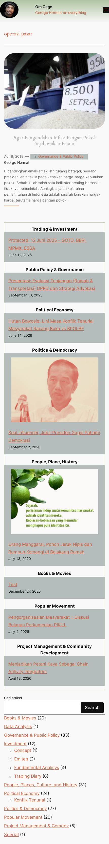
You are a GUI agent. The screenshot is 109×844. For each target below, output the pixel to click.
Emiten (21, 758)
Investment (15, 743)
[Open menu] (106, 10)
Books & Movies (20, 717)
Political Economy (22, 793)
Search (92, 707)
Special (11, 834)
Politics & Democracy (25, 808)
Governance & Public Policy (61, 156)
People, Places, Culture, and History (40, 784)
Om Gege (43, 7)
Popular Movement (23, 817)
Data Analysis (18, 726)
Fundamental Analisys (36, 767)
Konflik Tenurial (29, 799)
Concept (22, 750)
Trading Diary (27, 776)
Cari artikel (13, 698)
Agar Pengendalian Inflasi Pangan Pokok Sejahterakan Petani (54, 141)
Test (12, 584)
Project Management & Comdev (36, 825)
